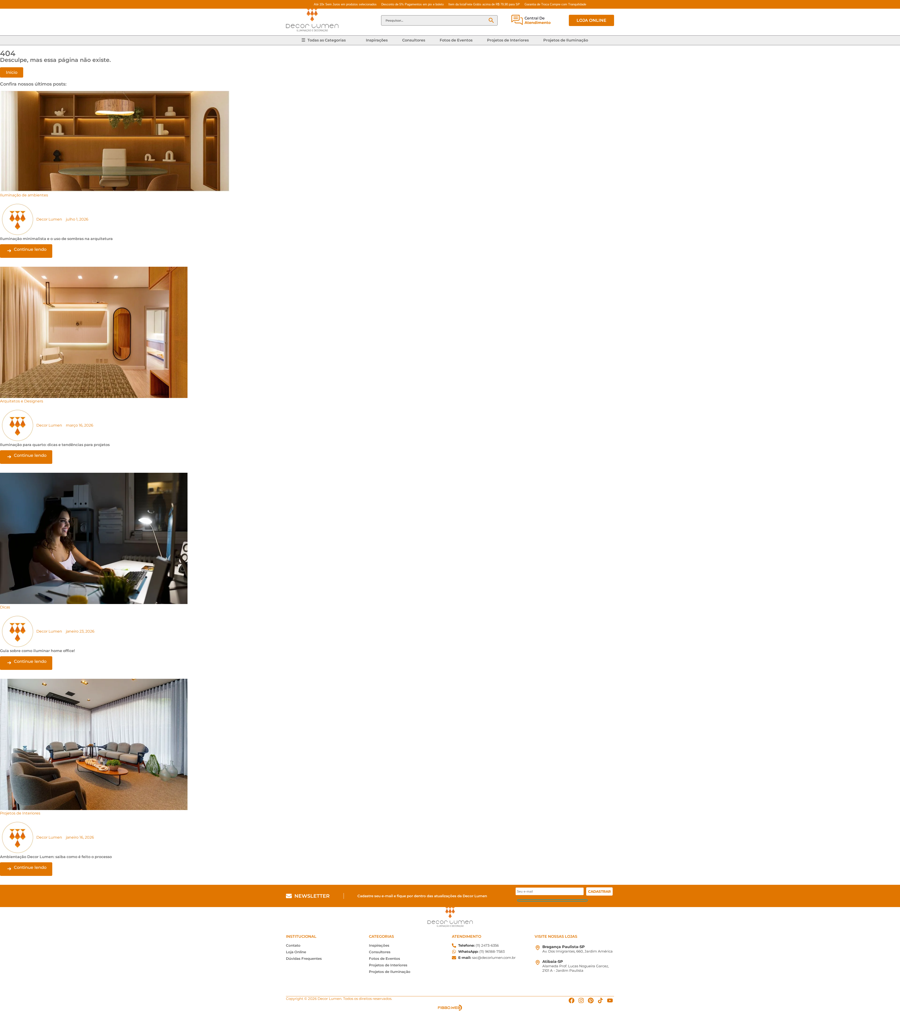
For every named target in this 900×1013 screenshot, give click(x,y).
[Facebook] (571, 1000)
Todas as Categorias (327, 40)
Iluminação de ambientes (24, 195)
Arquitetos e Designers (21, 401)
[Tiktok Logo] (600, 1000)
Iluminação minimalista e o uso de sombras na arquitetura (56, 238)
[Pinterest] (591, 1000)
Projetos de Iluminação (565, 40)
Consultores (413, 40)
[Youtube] (610, 1000)
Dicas (5, 607)
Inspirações (377, 40)
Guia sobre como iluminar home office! (37, 651)
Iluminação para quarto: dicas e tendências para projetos (55, 445)
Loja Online (296, 952)
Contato (293, 945)
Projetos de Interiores (508, 40)
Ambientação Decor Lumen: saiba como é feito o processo (56, 857)
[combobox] (434, 20)
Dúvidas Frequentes (304, 958)
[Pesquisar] (491, 20)
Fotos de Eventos (456, 40)
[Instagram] (581, 1000)
